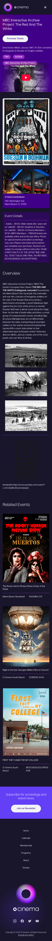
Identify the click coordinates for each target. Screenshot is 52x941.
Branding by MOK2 (26, 935)
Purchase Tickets (15, 39)
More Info (26, 554)
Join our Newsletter (26, 808)
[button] (45, 7)
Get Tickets (26, 543)
